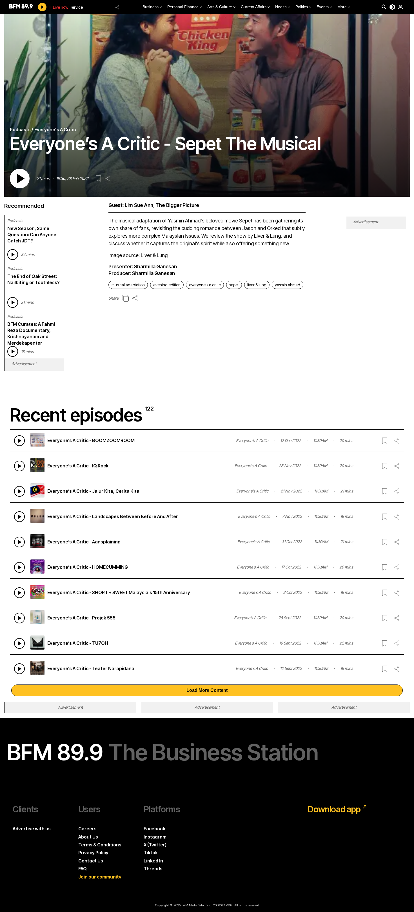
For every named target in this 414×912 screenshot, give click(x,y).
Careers (87, 828)
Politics (301, 7)
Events (323, 7)
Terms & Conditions (99, 845)
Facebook (154, 828)
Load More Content (207, 690)
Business (151, 7)
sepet (234, 284)
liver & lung (256, 284)
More (342, 7)
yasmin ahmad (287, 284)
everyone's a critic (205, 284)
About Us (88, 837)
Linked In (153, 861)
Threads (153, 868)
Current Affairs (253, 7)
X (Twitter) (155, 845)
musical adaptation (128, 284)
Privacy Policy (93, 852)
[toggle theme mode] (392, 7)
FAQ (82, 868)
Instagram (155, 837)
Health (281, 7)
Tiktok (151, 852)
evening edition (167, 284)
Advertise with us (32, 828)
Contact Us (90, 861)
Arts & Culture (219, 7)
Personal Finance (183, 7)
